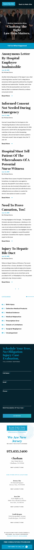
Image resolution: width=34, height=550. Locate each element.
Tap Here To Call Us (16, 546)
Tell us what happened (17, 46)
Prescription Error (12, 321)
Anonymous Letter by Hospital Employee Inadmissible (16, 60)
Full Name (6, 373)
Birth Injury (10, 304)
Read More (6, 96)
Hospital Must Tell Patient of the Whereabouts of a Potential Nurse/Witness (16, 160)
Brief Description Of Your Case (13, 408)
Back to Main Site (25, 4)
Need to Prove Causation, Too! (13, 207)
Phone (5, 391)
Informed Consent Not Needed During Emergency (16, 107)
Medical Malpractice (13, 317)
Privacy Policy (12, 536)
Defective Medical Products (16, 308)
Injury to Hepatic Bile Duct (15, 251)
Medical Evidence (12, 312)
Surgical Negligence (13, 329)
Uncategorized (11, 333)
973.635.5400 (17, 451)
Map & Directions (17, 467)
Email (5, 382)
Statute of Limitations (14, 325)
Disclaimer (23, 536)
